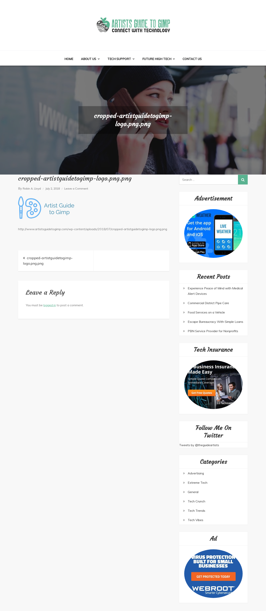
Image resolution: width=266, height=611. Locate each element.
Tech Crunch (196, 501)
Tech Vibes (195, 520)
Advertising (196, 473)
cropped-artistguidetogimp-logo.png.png (48, 261)
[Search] (243, 179)
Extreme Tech (197, 483)
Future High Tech (156, 59)
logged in (49, 305)
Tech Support (119, 59)
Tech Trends (196, 511)
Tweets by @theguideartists (199, 445)
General (193, 492)
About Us (88, 59)
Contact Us (192, 59)
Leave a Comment (76, 188)
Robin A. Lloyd (32, 188)
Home (68, 59)
